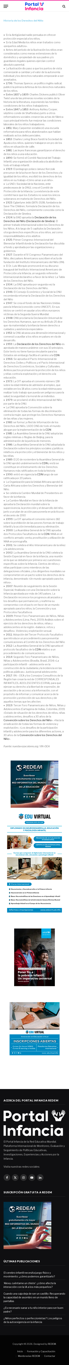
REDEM (52, 1343)
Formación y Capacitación (41, 1351)
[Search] (63, 6)
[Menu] (6, 6)
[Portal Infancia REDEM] (34, 6)
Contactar (49, 1356)
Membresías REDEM (29, 1356)
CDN (56, 355)
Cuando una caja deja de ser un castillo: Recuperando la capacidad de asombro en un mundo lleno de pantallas (34, 1297)
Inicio (20, 1351)
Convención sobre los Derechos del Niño (28, 720)
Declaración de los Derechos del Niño (39, 344)
